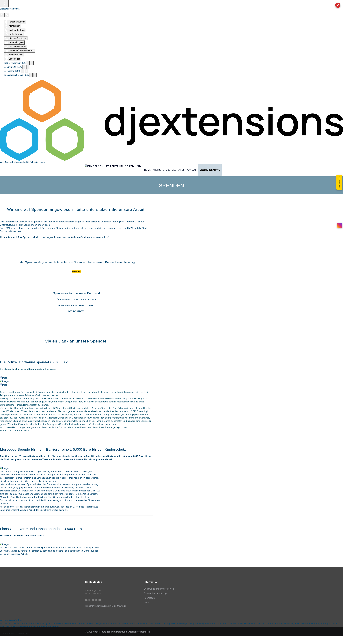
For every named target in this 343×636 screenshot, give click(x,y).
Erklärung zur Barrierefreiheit (159, 588)
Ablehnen (23, 633)
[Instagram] (339, 225)
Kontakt (191, 169)
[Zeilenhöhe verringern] (22, 71)
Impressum (149, 597)
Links (146, 602)
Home (147, 169)
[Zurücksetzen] (2, 15)
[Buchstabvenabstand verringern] (31, 75)
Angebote (158, 169)
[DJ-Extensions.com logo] (171, 120)
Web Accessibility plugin (11, 162)
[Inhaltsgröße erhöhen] (32, 63)
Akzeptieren (8, 633)
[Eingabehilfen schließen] (7, 15)
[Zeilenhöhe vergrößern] (26, 71)
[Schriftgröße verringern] (24, 67)
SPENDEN (76, 271)
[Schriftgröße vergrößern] (28, 67)
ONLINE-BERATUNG (210, 169)
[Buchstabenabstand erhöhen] (35, 75)
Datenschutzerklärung (155, 593)
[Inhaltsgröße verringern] (28, 63)
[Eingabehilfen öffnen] (4, 3)
